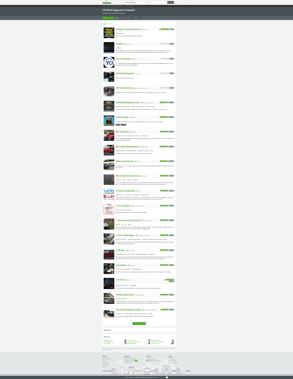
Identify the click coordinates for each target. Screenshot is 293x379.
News (103, 360)
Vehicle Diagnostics (129, 5)
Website (123, 124)
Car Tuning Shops (132, 340)
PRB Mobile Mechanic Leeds (128, 102)
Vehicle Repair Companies (158, 342)
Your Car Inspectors (123, 58)
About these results (108, 24)
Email (118, 124)
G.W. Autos (120, 279)
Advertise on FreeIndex (130, 358)
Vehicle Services (120, 5)
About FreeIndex (106, 358)
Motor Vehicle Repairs (126, 235)
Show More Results (139, 323)
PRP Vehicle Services (124, 88)
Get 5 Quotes (105, 362)
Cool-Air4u (122, 265)
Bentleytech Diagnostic (125, 73)
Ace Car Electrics (124, 205)
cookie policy (161, 377)
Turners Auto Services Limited (129, 220)
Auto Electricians (108, 340)
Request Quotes (108, 18)
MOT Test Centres (156, 340)
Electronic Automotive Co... (134, 342)
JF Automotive (123, 131)
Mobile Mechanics (132, 343)
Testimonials (105, 364)
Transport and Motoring (111, 5)
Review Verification (173, 362)
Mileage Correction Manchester (128, 29)
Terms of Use (172, 358)
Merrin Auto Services (126, 161)
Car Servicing (107, 343)
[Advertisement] (184, 45)
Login (182, 2)
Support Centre (128, 362)
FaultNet (119, 44)
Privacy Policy (172, 360)
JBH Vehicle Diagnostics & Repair (128, 309)
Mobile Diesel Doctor (126, 294)
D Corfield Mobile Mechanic (128, 146)
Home (103, 5)
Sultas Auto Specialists (126, 191)
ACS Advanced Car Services (128, 176)
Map (119, 18)
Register (188, 2)
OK (167, 377)
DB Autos (121, 250)
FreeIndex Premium (129, 360)
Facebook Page (150, 358)
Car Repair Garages (109, 342)
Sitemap (104, 366)
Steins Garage (123, 117)
